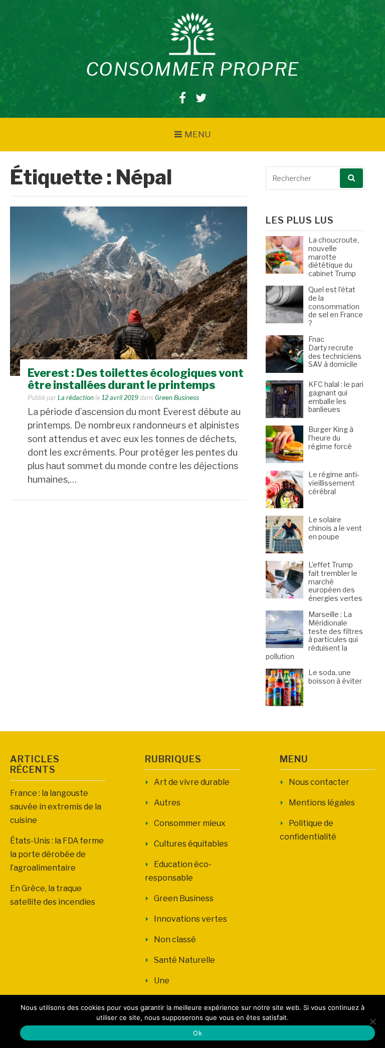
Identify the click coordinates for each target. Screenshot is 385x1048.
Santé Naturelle (184, 960)
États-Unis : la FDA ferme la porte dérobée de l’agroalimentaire (57, 854)
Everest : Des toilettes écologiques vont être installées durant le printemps (136, 378)
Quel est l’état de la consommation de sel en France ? (335, 306)
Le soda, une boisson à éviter (335, 676)
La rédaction (76, 397)
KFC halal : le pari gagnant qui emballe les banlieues (335, 396)
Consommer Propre (193, 69)
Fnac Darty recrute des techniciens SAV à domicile (334, 351)
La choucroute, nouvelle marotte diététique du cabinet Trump (333, 257)
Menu (197, 134)
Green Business (177, 397)
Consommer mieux (190, 823)
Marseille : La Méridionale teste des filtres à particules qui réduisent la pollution (314, 635)
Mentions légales (322, 802)
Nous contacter (319, 782)
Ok (197, 1033)
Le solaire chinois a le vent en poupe (335, 528)
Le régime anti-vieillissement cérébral (333, 483)
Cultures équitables (191, 844)
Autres (167, 802)
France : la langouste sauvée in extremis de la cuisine (55, 806)
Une (161, 980)
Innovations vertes (190, 919)
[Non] (372, 1021)
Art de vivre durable (192, 782)
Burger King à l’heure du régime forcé (330, 438)
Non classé (175, 939)
